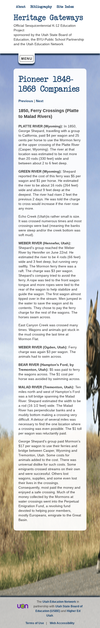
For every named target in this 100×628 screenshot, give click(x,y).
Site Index (65, 7)
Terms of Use (34, 623)
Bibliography (41, 7)
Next (39, 101)
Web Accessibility (62, 623)
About (20, 7)
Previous (26, 101)
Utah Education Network (59, 601)
